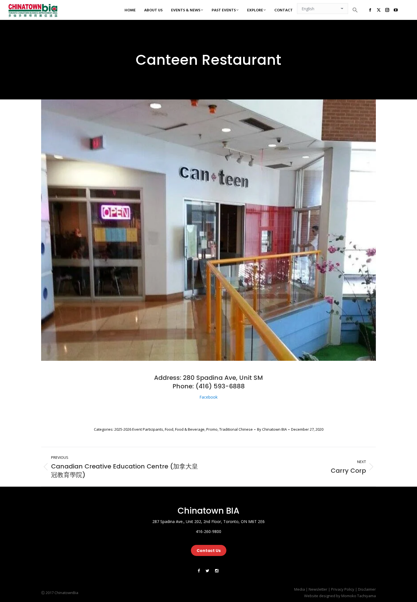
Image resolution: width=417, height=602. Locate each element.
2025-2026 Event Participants (138, 429)
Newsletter (318, 589)
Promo (212, 429)
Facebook (208, 397)
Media (299, 589)
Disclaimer (367, 589)
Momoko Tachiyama (358, 595)
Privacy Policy (342, 589)
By (272, 429)
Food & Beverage (190, 429)
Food (169, 429)
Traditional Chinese (236, 429)
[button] (355, 10)
